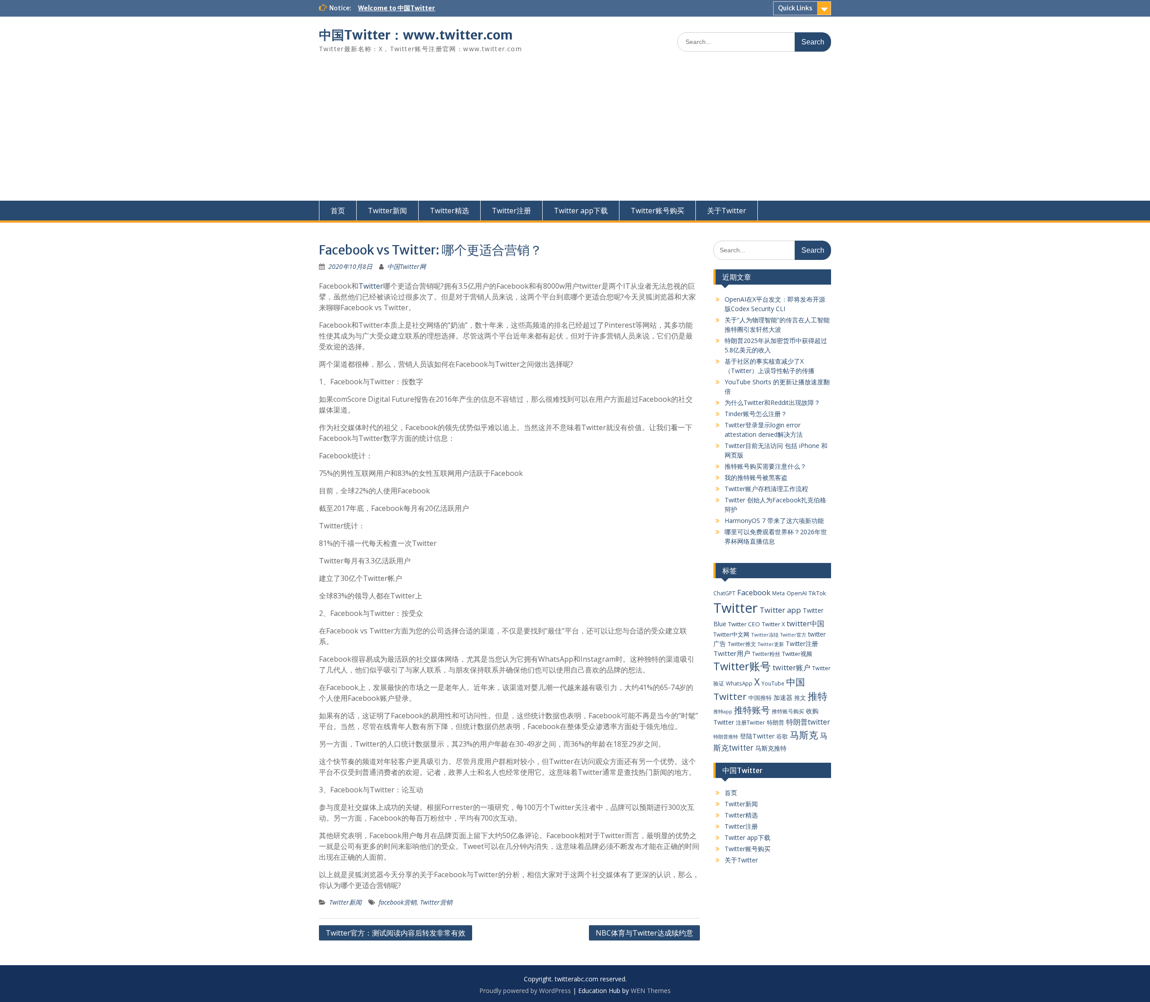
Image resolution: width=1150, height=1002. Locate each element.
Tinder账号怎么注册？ (756, 413)
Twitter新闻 (387, 210)
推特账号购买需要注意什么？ (765, 466)
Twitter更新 (771, 644)
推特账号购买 (788, 711)
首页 (338, 210)
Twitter (370, 286)
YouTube (772, 683)
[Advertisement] (575, 133)
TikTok (817, 593)
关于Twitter (726, 210)
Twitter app (780, 610)
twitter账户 (791, 667)
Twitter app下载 (581, 210)
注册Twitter (750, 722)
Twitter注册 (511, 210)
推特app (722, 711)
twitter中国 (805, 623)
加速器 (783, 697)
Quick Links (795, 8)
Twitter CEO (744, 624)
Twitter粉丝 (766, 653)
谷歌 (782, 736)
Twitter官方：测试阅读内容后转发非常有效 (395, 933)
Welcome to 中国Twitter (396, 8)
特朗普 (775, 722)
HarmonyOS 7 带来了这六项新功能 (774, 520)
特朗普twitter (808, 722)
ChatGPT (724, 593)
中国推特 (760, 698)
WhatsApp (739, 683)
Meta (778, 593)
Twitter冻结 (764, 634)
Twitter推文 (742, 643)
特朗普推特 (725, 736)
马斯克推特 (771, 748)
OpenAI (797, 593)
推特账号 (752, 710)
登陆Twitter (757, 736)
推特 (817, 696)
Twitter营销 (436, 902)
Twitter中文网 (731, 634)
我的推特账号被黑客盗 (756, 477)
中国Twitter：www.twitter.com (416, 35)
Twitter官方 (793, 635)
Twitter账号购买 (657, 210)
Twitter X (773, 624)
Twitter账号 (742, 666)
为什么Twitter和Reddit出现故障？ (772, 402)
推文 (800, 698)
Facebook (753, 592)
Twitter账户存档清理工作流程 (766, 488)
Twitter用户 (731, 653)
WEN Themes (651, 990)
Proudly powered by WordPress (525, 990)
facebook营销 (397, 902)
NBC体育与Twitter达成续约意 (644, 933)
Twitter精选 (449, 210)
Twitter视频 (797, 654)
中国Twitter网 (406, 266)
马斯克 (804, 734)
